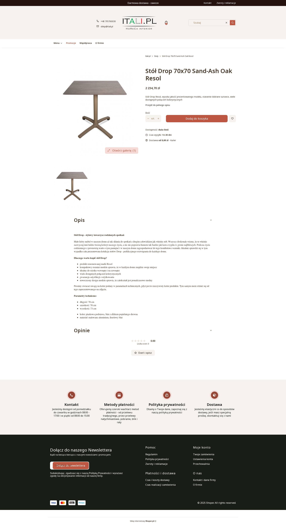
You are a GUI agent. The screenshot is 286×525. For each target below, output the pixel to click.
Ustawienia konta (203, 459)
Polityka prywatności (157, 459)
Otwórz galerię (124, 150)
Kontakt (208, 2)
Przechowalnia (201, 464)
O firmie (197, 484)
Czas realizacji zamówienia (160, 484)
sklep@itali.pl (107, 26)
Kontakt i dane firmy (204, 480)
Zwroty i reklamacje (226, 2)
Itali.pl (148, 56)
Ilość (147, 112)
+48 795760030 (108, 21)
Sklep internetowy (142, 521)
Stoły (156, 56)
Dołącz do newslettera (70, 465)
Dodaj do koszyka (197, 118)
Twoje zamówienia (203, 454)
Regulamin (151, 454)
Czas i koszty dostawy (157, 480)
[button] (232, 22)
